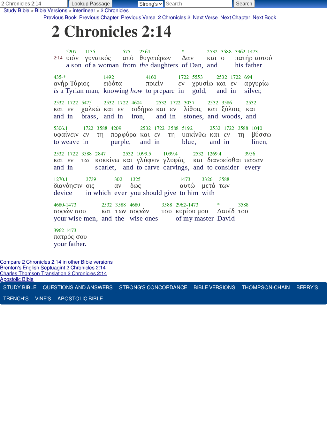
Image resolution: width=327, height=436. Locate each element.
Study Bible (16, 10)
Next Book (264, 17)
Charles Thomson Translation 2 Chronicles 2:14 (53, 273)
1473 (252, 51)
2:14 (58, 57)
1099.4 (170, 153)
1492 (108, 76)
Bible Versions (51, 10)
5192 (187, 128)
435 (57, 76)
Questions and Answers (78, 287)
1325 (135, 179)
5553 (197, 76)
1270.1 (61, 179)
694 (248, 76)
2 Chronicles (115, 10)
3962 (240, 51)
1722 (183, 76)
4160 (151, 76)
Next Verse (205, 17)
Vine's (43, 298)
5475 (86, 102)
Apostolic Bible (17, 279)
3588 (226, 51)
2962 (181, 204)
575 (126, 51)
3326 (207, 179)
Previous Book (60, 17)
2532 (212, 51)
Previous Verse (138, 17)
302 (118, 179)
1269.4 (214, 153)
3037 (189, 102)
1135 (90, 51)
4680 (59, 204)
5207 (71, 51)
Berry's (307, 287)
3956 (250, 153)
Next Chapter (235, 17)
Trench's (16, 298)
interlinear (84, 10)
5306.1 (61, 128)
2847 (100, 153)
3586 (227, 102)
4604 (137, 102)
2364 (145, 51)
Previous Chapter (98, 17)
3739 (91, 179)
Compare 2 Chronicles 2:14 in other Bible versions (56, 262)
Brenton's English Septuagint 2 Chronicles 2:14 (53, 267)
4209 (116, 128)
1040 (257, 128)
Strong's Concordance (153, 287)
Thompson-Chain (266, 287)
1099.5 (144, 153)
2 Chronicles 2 (174, 17)
